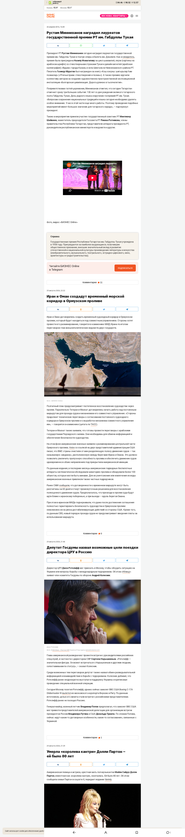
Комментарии (92, 282)
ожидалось (128, 57)
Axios (72, 447)
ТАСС (93, 424)
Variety (108, 779)
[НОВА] (113, 15)
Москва (63, 8)
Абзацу (126, 571)
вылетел (66, 693)
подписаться (125, 268)
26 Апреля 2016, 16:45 (56, 27)
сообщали (64, 485)
